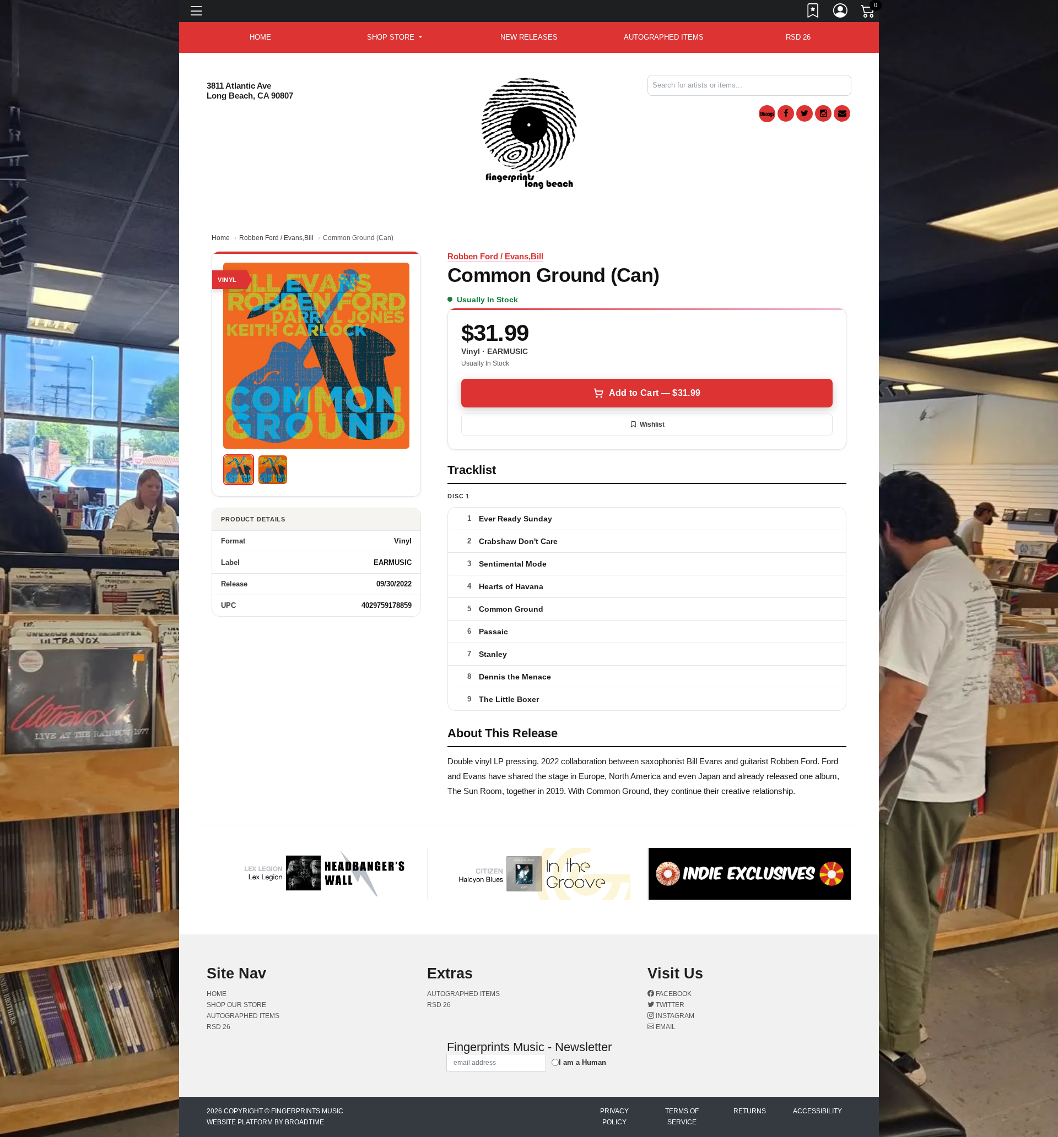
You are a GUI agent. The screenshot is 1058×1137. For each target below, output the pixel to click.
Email (665, 1027)
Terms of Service (682, 1116)
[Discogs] (767, 113)
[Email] (842, 113)
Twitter (669, 1005)
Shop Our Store (236, 1005)
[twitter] (804, 113)
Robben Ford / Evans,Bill (276, 238)
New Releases (529, 37)
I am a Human (582, 1062)
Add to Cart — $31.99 (654, 393)
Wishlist (652, 424)
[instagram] (823, 113)
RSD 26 (798, 37)
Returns (749, 1111)
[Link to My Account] (841, 12)
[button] (394, 37)
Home (221, 238)
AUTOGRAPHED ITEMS (664, 37)
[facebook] (785, 113)
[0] (868, 13)
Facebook (673, 994)
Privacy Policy (614, 1116)
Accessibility (817, 1111)
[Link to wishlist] (813, 12)
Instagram (674, 1016)
